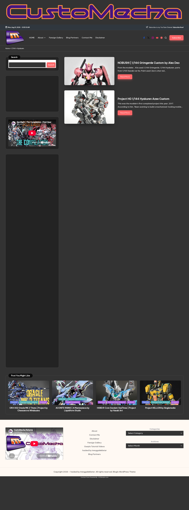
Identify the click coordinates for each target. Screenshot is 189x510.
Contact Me (94, 435)
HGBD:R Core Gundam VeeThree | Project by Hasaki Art (116, 409)
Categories (155, 429)
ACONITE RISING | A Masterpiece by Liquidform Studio (72, 409)
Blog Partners (94, 454)
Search (14, 57)
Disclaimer (94, 439)
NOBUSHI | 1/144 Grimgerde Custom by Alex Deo (149, 62)
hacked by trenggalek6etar (94, 450)
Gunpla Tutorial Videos (94, 446)
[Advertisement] (32, 93)
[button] (176, 37)
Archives (155, 441)
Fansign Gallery (95, 442)
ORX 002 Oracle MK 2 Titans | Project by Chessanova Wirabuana (29, 409)
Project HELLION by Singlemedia (160, 408)
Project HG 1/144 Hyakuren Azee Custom (143, 98)
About (94, 431)
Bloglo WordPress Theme (124, 472)
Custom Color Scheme (28, 402)
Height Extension (72, 402)
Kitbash (43, 402)
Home (7, 48)
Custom (14, 402)
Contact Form (85, 477)
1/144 (13, 48)
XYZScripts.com (103, 477)
